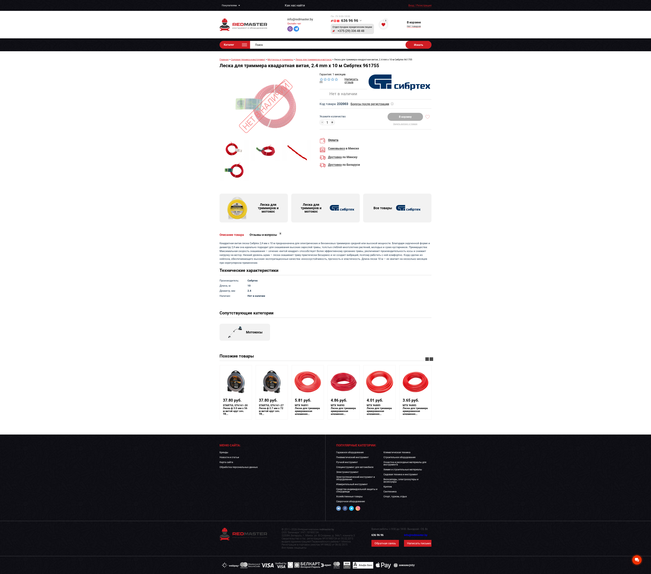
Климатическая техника (396, 452)
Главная (224, 59)
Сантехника (390, 491)
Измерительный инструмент (352, 484)
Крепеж (387, 486)
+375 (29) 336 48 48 (351, 30)
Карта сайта (226, 462)
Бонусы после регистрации (370, 104)
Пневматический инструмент (352, 457)
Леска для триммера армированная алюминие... (288, 410)
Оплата (333, 140)
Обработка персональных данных (239, 467)
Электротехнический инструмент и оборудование (355, 478)
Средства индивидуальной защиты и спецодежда (356, 490)
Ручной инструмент (347, 462)
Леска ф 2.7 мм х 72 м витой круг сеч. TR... (252, 410)
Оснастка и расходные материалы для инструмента (404, 463)
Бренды (224, 452)
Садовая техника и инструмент (248, 59)
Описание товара (232, 234)
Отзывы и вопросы (265, 234)
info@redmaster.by (300, 19)
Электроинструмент (347, 472)
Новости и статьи (229, 457)
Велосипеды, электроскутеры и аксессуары (400, 480)
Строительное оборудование (399, 457)
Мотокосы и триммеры (280, 59)
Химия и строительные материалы (402, 469)
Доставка (335, 157)
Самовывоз (336, 148)
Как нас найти (295, 5)
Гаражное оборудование (350, 452)
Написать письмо (419, 543)
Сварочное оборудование (350, 501)
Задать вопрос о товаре (405, 124)
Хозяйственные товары (349, 496)
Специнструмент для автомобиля (354, 467)
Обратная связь (385, 543)
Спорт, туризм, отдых (395, 496)
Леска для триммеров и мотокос (313, 59)
